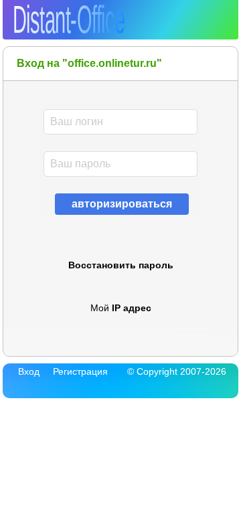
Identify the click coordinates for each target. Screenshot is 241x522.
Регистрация (80, 371)
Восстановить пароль (120, 265)
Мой (120, 307)
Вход (28, 371)
